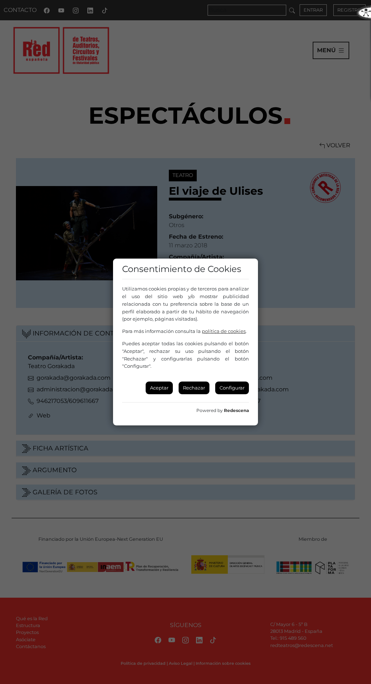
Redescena (236, 410)
